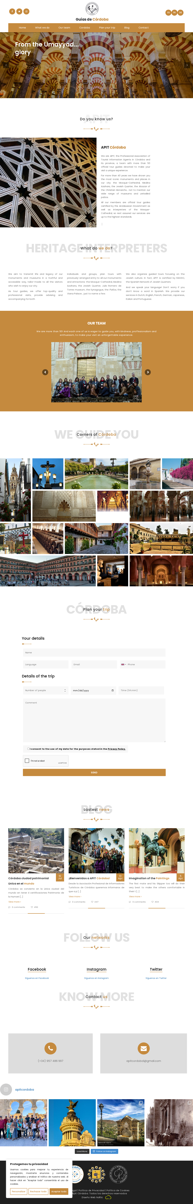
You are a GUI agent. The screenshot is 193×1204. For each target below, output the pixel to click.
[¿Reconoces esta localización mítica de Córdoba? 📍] (72, 1122)
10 (60, 877)
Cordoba (84, 27)
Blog (127, 27)
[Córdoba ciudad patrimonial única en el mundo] (36, 850)
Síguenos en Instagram (96, 978)
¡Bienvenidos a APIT (89, 878)
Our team (64, 27)
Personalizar (18, 1191)
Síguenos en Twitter (156, 978)
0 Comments (19, 907)
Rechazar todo (38, 1191)
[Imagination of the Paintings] (157, 850)
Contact (144, 27)
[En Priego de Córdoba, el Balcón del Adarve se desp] (120, 1122)
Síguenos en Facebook (37, 978)
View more (14, 901)
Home (22, 27)
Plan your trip (107, 27)
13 (120, 877)
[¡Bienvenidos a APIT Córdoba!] (96, 850)
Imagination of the (149, 878)
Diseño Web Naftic (92, 1197)
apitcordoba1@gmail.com (143, 1061)
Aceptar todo (58, 1191)
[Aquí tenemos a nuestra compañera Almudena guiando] (23, 1122)
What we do (42, 27)
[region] (39, 1178)
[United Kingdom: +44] (123, 664)
